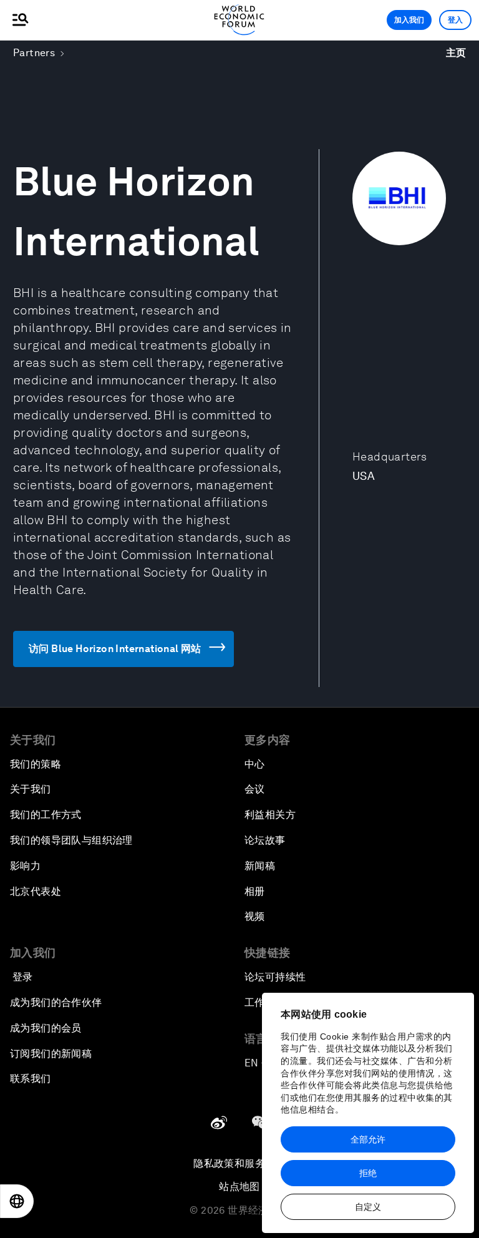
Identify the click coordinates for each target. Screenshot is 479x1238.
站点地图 (239, 1186)
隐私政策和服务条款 (239, 1163)
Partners (34, 53)
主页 (456, 53)
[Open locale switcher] (17, 1201)
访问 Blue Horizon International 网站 (115, 649)
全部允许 (368, 1139)
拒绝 (368, 1173)
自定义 (368, 1207)
